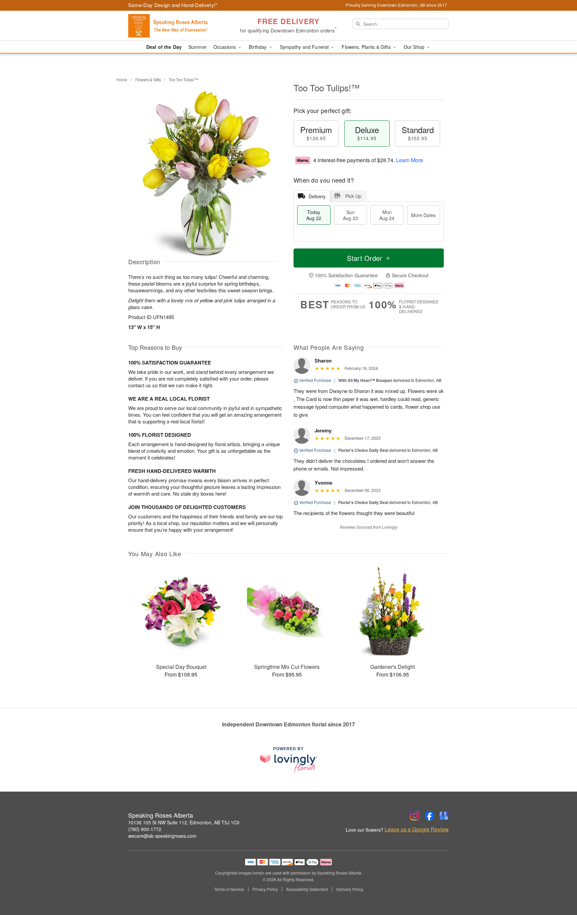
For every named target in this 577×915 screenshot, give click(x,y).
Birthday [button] (258, 46)
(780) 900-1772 (144, 829)
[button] (559, 886)
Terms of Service (229, 889)
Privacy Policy (265, 889)
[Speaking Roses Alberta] (176, 26)
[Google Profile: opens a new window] (444, 815)
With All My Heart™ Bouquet (365, 380)
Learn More (409, 160)
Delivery (317, 196)
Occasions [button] (225, 46)
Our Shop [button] (415, 46)
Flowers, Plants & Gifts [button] (367, 46)
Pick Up (353, 196)
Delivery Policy (349, 889)
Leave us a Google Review (417, 829)
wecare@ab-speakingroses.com (162, 835)
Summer (197, 46)
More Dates (423, 215)
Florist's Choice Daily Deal (363, 450)
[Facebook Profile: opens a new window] (429, 815)
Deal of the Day (164, 46)
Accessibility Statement (307, 889)
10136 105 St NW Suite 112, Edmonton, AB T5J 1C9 (183, 822)
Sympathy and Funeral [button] (305, 46)
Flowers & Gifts (148, 79)
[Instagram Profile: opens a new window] (414, 815)
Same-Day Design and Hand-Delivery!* (173, 4)
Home (122, 79)
